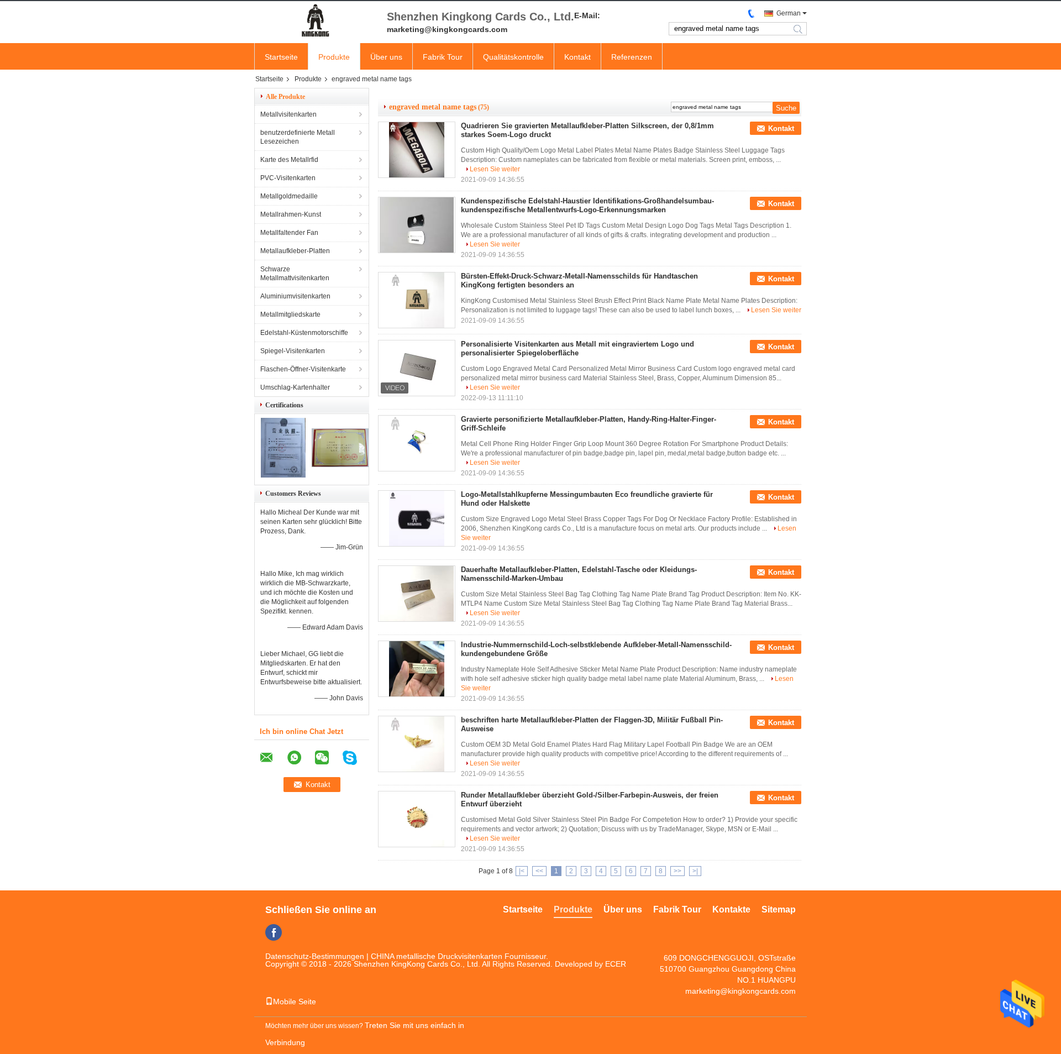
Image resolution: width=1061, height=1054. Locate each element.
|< (521, 871)
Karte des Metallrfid (289, 160)
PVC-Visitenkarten (288, 178)
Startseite (281, 57)
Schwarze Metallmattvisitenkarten (294, 273)
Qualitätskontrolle (513, 57)
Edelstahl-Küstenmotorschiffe (304, 333)
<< (539, 871)
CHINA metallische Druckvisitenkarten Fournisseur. (459, 956)
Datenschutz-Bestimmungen (314, 956)
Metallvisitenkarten (288, 114)
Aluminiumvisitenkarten (295, 296)
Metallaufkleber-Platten (295, 251)
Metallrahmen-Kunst (290, 214)
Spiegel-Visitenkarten (292, 351)
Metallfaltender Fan (289, 233)
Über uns (386, 57)
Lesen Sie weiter (495, 169)
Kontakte (731, 909)
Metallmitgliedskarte (290, 314)
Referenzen (631, 57)
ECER (615, 963)
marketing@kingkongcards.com (740, 991)
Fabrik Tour (443, 57)
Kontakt (577, 57)
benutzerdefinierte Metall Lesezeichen (297, 137)
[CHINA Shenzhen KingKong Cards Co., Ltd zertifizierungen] (283, 475)
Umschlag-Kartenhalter (295, 387)
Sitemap (778, 909)
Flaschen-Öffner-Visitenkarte (303, 369)
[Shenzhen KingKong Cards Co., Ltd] (315, 21)
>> (677, 871)
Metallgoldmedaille (289, 196)
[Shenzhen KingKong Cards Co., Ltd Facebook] (273, 932)
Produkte (334, 57)
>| (695, 871)
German (788, 13)
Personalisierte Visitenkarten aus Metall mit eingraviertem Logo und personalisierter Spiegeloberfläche (577, 348)
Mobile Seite (294, 1001)
